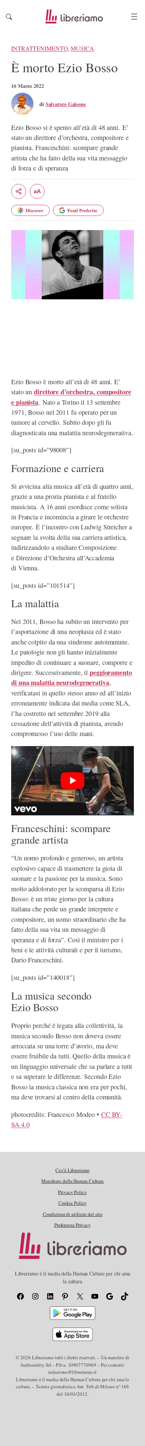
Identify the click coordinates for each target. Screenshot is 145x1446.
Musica (82, 48)
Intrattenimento (39, 48)
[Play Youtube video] (72, 780)
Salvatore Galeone (66, 104)
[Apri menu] (134, 17)
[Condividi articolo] (18, 191)
